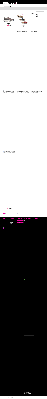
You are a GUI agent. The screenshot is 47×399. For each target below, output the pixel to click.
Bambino (34, 397)
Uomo (26, 397)
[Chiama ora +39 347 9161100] (20, 220)
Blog (18, 397)
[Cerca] (10, 6)
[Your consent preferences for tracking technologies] (45, 397)
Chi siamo (16, 397)
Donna (28, 397)
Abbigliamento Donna (38, 397)
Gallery (21, 397)
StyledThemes (12, 397)
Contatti (24, 397)
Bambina (31, 397)
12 (14, 213)
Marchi (43, 397)
